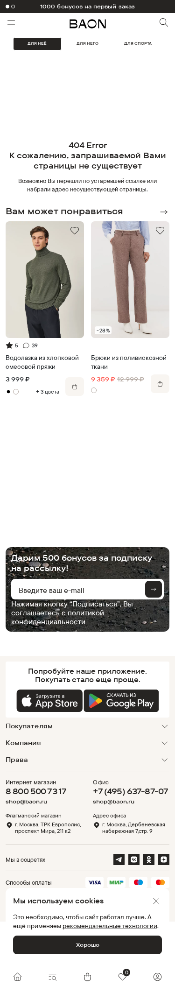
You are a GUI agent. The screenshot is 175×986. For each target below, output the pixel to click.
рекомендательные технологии (110, 926)
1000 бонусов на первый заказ (87, 6)
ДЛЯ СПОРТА (138, 43)
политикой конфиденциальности (57, 617)
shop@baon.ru (26, 801)
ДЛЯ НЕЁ (37, 43)
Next (163, 212)
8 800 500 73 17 (36, 791)
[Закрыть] (156, 901)
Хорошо (87, 944)
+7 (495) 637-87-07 (130, 791)
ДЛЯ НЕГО (87, 43)
